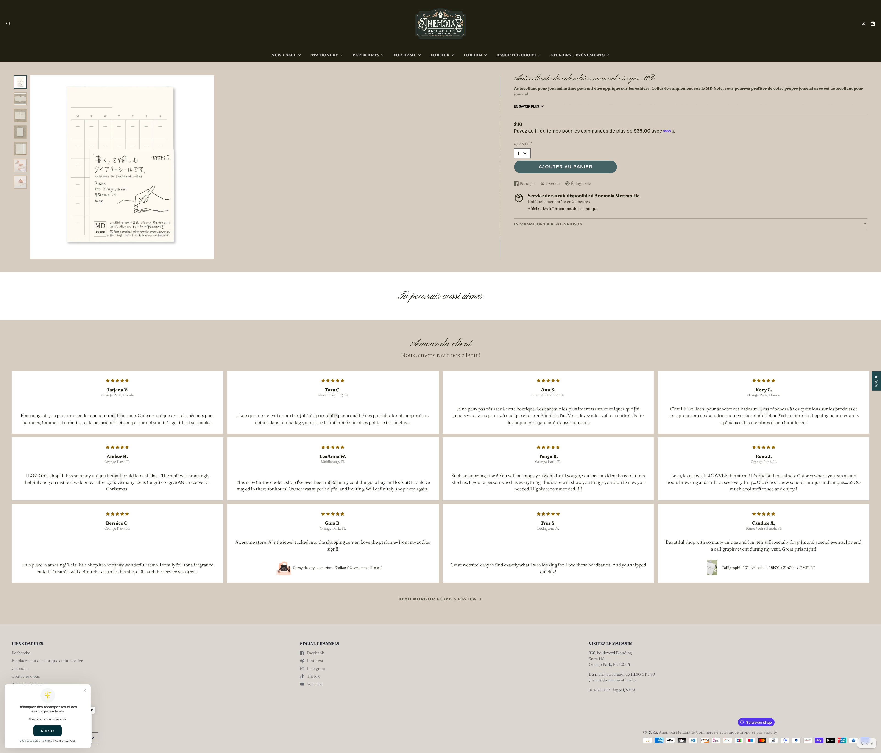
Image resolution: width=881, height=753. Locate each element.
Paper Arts (365, 55)
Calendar (20, 668)
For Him (473, 55)
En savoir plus (526, 106)
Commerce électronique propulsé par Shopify (736, 732)
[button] (91, 710)
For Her (440, 55)
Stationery (324, 55)
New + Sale (283, 55)
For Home (404, 55)
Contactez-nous (26, 676)
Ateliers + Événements (577, 55)
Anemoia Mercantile (677, 732)
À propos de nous (27, 683)
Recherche (21, 652)
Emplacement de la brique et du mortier (47, 660)
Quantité (523, 144)
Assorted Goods (516, 55)
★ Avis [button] (876, 381)
